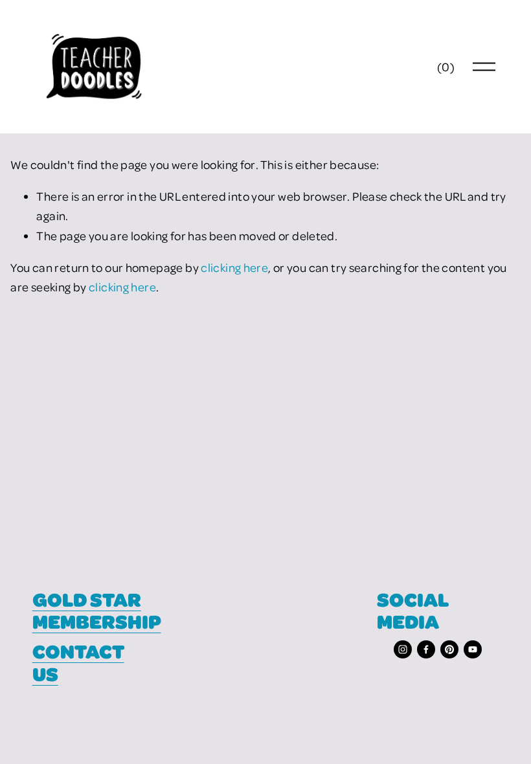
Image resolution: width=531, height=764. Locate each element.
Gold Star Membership (96, 611)
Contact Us (78, 662)
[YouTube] (473, 649)
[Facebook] (426, 649)
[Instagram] (403, 649)
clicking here (234, 267)
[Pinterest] (449, 649)
